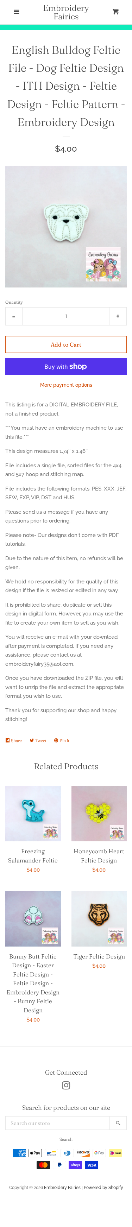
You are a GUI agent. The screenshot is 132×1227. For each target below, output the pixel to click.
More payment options (66, 385)
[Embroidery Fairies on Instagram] (66, 1087)
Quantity (14, 302)
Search (66, 1139)
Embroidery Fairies (66, 12)
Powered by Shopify (103, 1187)
